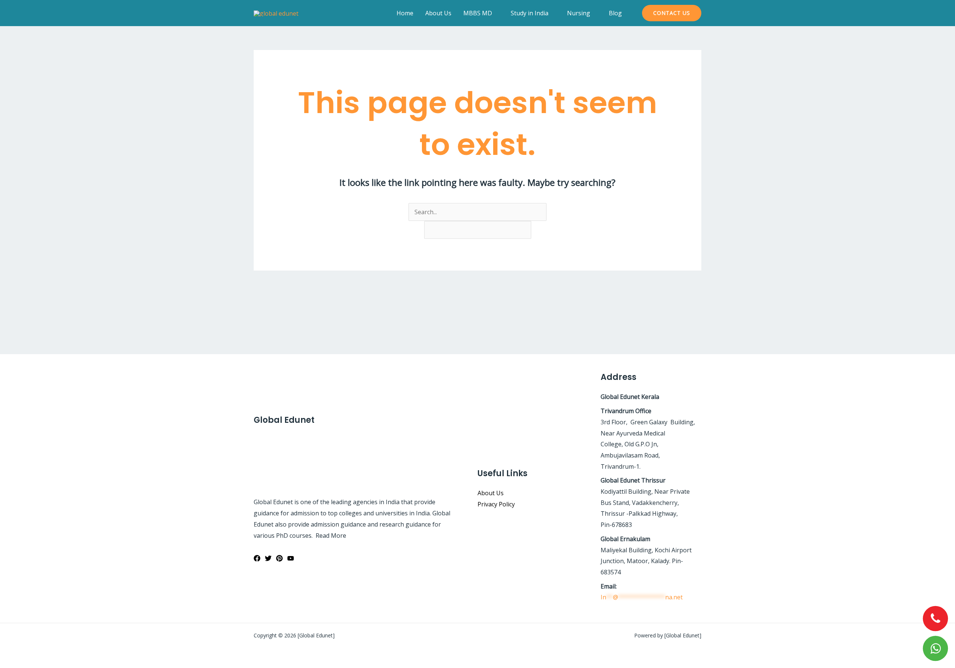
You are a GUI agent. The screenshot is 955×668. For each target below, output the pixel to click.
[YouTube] (290, 558)
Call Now (935, 618)
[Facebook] (257, 558)
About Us (438, 13)
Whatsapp (935, 648)
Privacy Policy (496, 504)
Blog (615, 13)
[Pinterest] (279, 558)
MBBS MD (477, 13)
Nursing (578, 13)
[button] (671, 13)
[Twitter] (268, 558)
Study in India (529, 13)
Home (405, 13)
